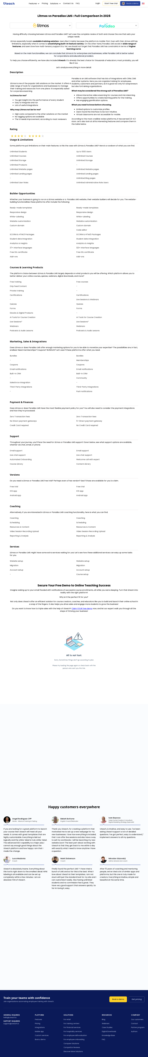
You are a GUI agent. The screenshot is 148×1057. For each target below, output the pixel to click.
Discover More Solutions (73, 1051)
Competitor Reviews (72, 1047)
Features (33, 3)
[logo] (8, 3)
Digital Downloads (109, 1031)
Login (97, 3)
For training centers (71, 1023)
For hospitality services (73, 1031)
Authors (134, 1031)
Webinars (105, 1023)
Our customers (137, 1019)
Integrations (40, 1027)
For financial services (72, 1027)
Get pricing (137, 999)
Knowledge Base (108, 1035)
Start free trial (111, 3)
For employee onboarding (74, 1039)
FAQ (78, 3)
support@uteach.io (11, 1024)
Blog (103, 1019)
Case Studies (107, 1027)
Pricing (45, 3)
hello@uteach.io (10, 1017)
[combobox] (41, 25)
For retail (67, 1019)
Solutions (54, 3)
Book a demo (132, 3)
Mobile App (39, 1031)
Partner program (138, 1027)
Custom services (42, 1035)
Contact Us (68, 3)
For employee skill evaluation (75, 1035)
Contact (134, 1023)
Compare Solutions (71, 1043)
